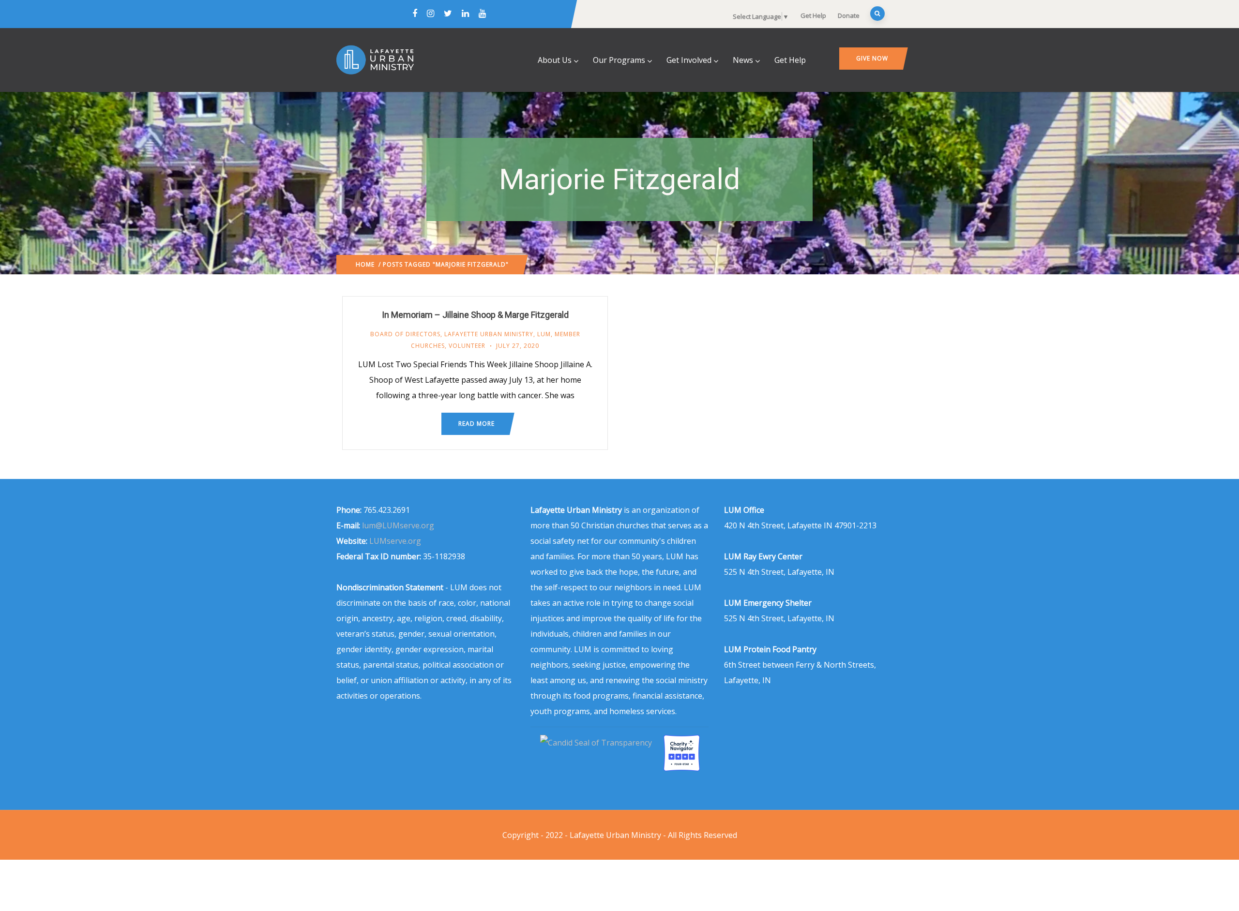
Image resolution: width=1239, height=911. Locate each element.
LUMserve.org (395, 541)
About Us (555, 60)
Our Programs (619, 60)
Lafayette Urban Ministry (488, 334)
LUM (544, 334)
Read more (476, 423)
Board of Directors (405, 334)
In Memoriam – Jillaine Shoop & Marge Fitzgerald (475, 315)
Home (365, 264)
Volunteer (467, 346)
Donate (849, 15)
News (743, 60)
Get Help (813, 15)
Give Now (872, 58)
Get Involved (688, 60)
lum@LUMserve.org (398, 525)
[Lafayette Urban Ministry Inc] (597, 742)
